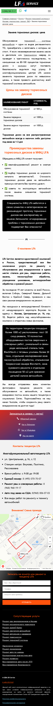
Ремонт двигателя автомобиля (16, 630)
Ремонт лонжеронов (11, 649)
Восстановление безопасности (16, 664)
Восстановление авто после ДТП (17, 661)
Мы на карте (28, 435)
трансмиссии (30, 55)
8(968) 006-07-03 (41, 493)
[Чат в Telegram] (19, 424)
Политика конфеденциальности (14, 699)
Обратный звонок (28, 418)
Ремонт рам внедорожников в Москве (19, 621)
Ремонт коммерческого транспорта (18, 624)
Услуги (21, 19)
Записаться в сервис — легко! (26, 413)
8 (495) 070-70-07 (32, 478)
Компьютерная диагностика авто (17, 655)
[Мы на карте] (20, 435)
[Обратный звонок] (18, 418)
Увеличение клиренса (12, 646)
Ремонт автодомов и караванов (16, 634)
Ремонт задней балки (12, 627)
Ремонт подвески (10, 658)
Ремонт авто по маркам (13, 652)
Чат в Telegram (28, 424)
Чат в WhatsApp (28, 430)
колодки (22, 65)
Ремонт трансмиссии (11, 637)
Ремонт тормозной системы (15, 640)
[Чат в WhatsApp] (19, 430)
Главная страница (9, 19)
